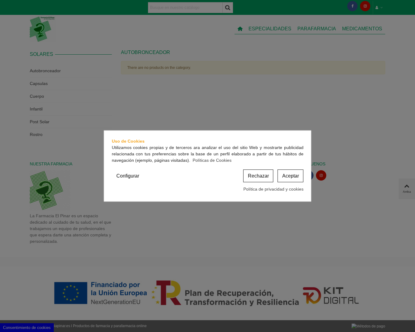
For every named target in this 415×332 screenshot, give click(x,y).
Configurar (127, 175)
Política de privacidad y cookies (273, 189)
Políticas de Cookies (212, 160)
